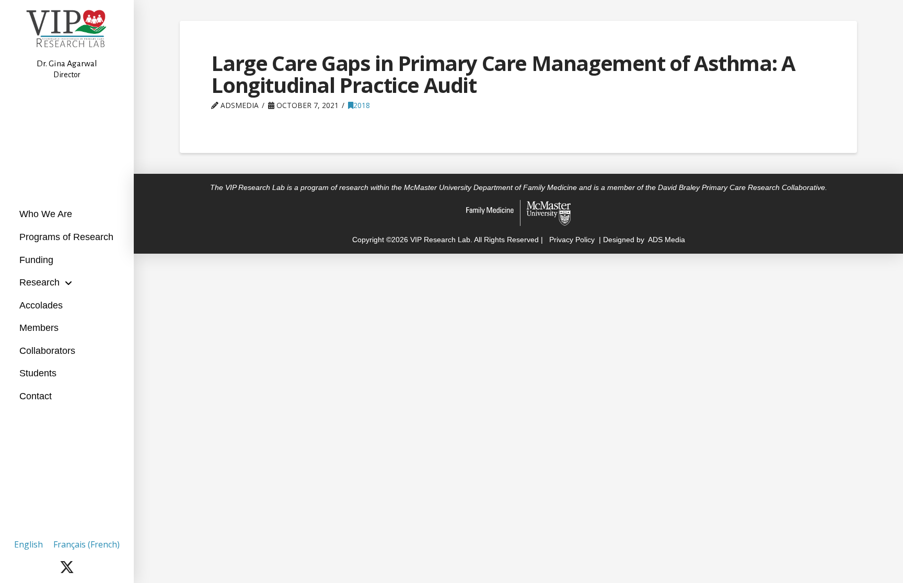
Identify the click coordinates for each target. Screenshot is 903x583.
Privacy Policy (571, 239)
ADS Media (666, 239)
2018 (361, 105)
